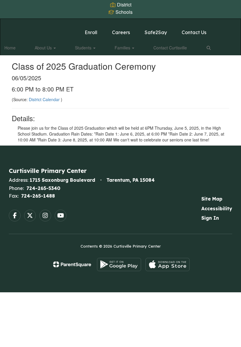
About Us (44, 48)
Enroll (91, 32)
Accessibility (216, 208)
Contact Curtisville (170, 48)
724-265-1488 (38, 196)
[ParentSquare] (72, 264)
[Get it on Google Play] (119, 264)
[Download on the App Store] (167, 264)
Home (10, 48)
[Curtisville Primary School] (120, 22)
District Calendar (45, 99)
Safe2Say (156, 32)
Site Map (211, 199)
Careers (121, 32)
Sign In (210, 218)
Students (84, 48)
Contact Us (194, 32)
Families (123, 48)
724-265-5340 (43, 188)
